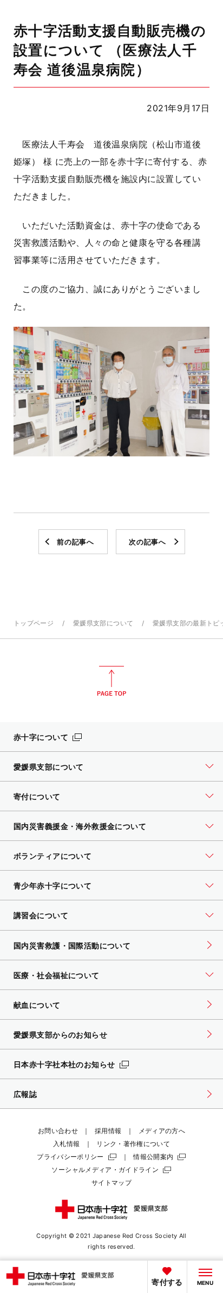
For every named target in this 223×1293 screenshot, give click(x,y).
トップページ (34, 623)
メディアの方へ (162, 1131)
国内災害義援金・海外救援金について (80, 826)
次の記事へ (147, 541)
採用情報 (108, 1131)
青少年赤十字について (52, 885)
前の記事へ (75, 541)
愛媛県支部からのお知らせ (60, 1034)
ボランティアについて (52, 855)
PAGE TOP (111, 681)
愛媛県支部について (103, 623)
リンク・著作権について (133, 1144)
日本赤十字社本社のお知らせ (64, 1064)
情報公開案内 (153, 1157)
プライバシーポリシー (70, 1157)
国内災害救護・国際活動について (72, 945)
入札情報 (66, 1144)
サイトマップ (111, 1182)
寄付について (37, 796)
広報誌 (25, 1094)
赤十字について (41, 737)
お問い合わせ (58, 1131)
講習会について (41, 915)
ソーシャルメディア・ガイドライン (105, 1170)
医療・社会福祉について (57, 975)
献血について (37, 1004)
